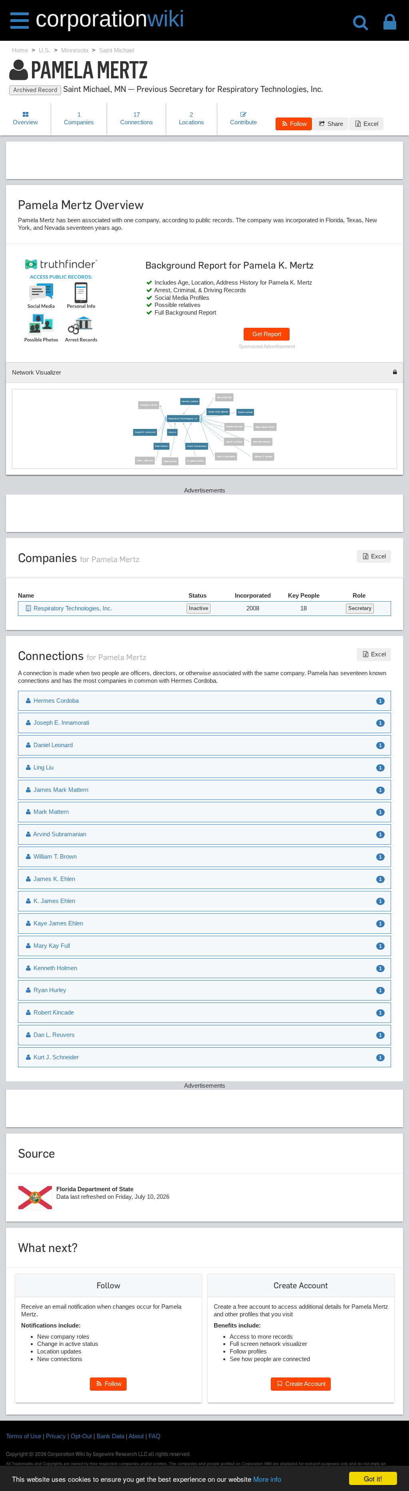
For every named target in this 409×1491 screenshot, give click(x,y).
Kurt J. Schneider (226, 456)
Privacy (56, 1436)
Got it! (373, 1478)
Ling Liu (172, 432)
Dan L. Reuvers (145, 460)
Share (334, 123)
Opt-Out (81, 1436)
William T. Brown (263, 456)
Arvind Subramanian (196, 446)
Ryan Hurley (170, 461)
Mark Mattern (161, 446)
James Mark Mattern (218, 412)
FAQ (155, 1436)
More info (267, 1479)
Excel (370, 123)
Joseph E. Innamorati (145, 432)
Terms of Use (23, 1436)
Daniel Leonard (245, 412)
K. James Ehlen (195, 461)
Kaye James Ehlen (265, 427)
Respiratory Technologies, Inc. (183, 418)
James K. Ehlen (234, 441)
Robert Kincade (234, 426)
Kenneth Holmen (262, 442)
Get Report (266, 334)
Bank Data (110, 1436)
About (136, 1436)
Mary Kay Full (224, 397)
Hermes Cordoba (190, 401)
